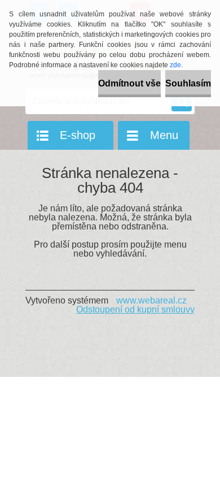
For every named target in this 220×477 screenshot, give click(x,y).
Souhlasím (188, 83)
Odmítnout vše (129, 83)
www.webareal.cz (151, 300)
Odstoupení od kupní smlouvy (135, 309)
